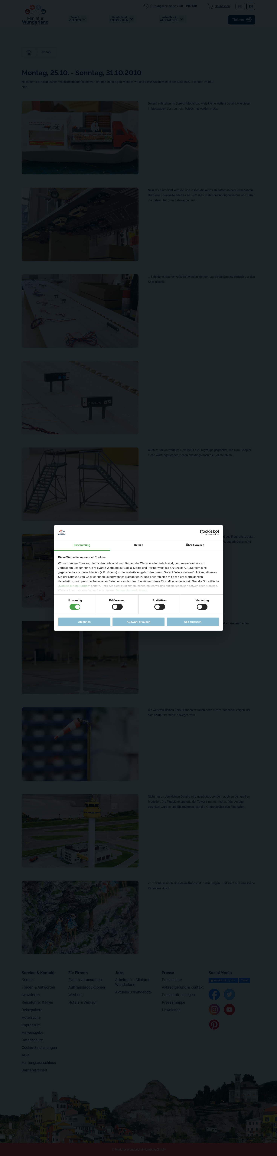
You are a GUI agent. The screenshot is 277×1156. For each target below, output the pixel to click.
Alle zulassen (192, 621)
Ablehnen (84, 621)
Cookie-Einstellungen (74, 585)
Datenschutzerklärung (131, 590)
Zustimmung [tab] (82, 545)
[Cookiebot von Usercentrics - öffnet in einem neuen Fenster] (202, 532)
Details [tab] (138, 545)
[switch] (117, 607)
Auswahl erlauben (138, 621)
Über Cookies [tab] (195, 545)
